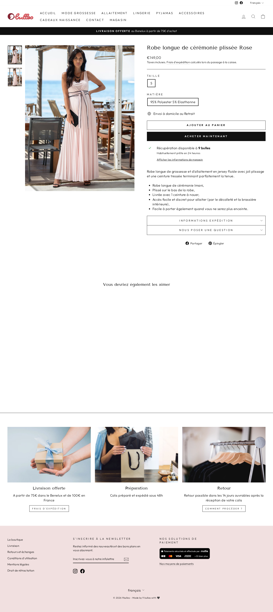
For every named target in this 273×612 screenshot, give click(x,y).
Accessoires (192, 13)
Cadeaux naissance (60, 20)
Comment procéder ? (224, 508)
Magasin (118, 20)
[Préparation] (136, 454)
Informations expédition (206, 220)
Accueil (48, 13)
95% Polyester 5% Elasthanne (172, 102)
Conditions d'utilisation (22, 558)
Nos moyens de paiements (177, 564)
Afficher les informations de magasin (180, 159)
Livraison (13, 546)
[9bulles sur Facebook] (82, 571)
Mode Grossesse (79, 13)
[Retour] (224, 454)
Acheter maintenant (206, 136)
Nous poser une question (206, 230)
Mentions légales (18, 564)
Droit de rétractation (20, 570)
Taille (153, 75)
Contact (95, 20)
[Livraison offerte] (49, 454)
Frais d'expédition (178, 62)
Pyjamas (164, 13)
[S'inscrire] (126, 559)
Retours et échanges (20, 552)
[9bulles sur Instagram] (75, 571)
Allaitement (114, 13)
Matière (155, 94)
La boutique (15, 539)
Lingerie (142, 13)
